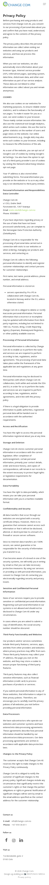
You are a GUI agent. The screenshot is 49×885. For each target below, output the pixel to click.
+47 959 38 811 (19, 824)
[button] (44, 4)
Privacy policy (24, 877)
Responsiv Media (36, 874)
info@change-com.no (21, 821)
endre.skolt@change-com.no (22, 210)
